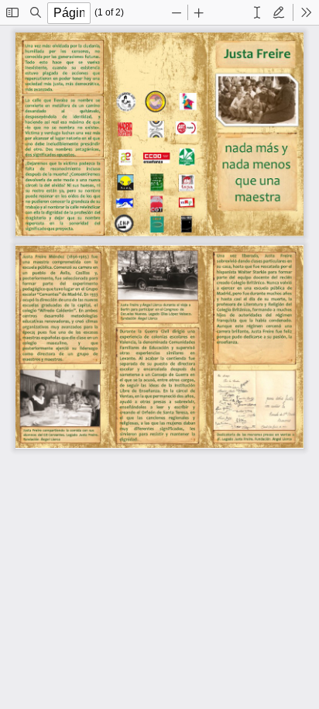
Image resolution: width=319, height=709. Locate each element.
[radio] (257, 12)
